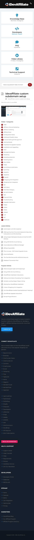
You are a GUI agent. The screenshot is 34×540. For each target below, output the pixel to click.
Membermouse (7, 384)
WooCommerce (7, 425)
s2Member (6, 412)
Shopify (5, 404)
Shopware (6, 406)
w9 (4, 217)
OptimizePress (7, 396)
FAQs (4, 456)
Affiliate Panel (7, 132)
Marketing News (8, 159)
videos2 (6, 212)
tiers (5, 194)
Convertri (6, 363)
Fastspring (6, 371)
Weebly (5, 417)
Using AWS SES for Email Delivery (13, 242)
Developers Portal (8, 477)
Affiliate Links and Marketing (11, 127)
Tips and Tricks (8, 197)
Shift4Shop (6, 401)
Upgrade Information (9, 202)
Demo (5, 498)
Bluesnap (6, 355)
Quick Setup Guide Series (10, 167)
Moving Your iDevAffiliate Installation (14, 284)
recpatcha (6, 174)
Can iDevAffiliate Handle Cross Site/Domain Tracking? (18, 290)
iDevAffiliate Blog (8, 516)
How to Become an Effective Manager (14, 245)
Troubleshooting (8, 199)
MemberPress (7, 387)
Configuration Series (9, 134)
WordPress (6, 428)
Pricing (5, 506)
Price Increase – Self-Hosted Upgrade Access (15, 251)
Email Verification (8, 254)
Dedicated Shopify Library (11, 137)
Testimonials (6, 503)
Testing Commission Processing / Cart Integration (17, 278)
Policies (5, 461)
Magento (5, 382)
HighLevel (6, 377)
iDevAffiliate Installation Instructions (13, 275)
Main (5, 149)
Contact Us (7, 329)
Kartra (5, 379)
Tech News (6, 187)
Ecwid (5, 369)
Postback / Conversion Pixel (11, 260)
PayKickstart (7, 398)
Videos (5, 204)
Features (5, 495)
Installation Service (8, 464)
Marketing (6, 154)
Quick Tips (6, 169)
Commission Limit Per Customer (12, 229)
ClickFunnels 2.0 (8, 361)
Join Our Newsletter (9, 466)
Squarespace (7, 409)
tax (4, 184)
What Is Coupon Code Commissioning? (14, 268)
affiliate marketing (9, 129)
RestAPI (20, 34)
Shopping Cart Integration (11, 179)
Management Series (9, 152)
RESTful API (6, 482)
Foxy (4, 374)
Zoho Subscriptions (8, 433)
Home (5, 492)
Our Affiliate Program (9, 519)
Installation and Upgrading (11, 147)
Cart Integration (7, 500)
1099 (5, 124)
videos (5, 207)
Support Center (7, 450)
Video (5, 164)
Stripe (5, 414)
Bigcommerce (7, 353)
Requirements (7, 458)
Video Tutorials (7, 453)
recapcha (6, 172)
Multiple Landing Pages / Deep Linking (14, 281)
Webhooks (14, 34)
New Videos (7, 162)
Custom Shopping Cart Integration (13, 287)
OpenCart (6, 390)
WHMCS (5, 420)
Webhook (6, 219)
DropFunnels (7, 366)
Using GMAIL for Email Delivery (12, 272)
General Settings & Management (13, 139)
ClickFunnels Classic (9, 358)
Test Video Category (9, 189)
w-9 (5, 214)
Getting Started (8, 142)
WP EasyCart (7, 430)
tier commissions (8, 192)
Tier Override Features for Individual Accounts (16, 257)
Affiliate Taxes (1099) (9, 248)
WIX (4, 422)
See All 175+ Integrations (9, 441)
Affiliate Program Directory (11, 521)
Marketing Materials (9, 157)
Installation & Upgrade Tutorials (12, 144)
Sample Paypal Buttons (10, 296)
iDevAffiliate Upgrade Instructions (13, 293)
